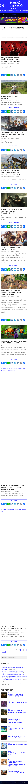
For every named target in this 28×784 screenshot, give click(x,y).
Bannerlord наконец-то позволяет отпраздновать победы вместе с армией (11, 172)
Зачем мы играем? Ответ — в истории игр (13, 683)
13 (22, 37)
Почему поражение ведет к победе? (11, 679)
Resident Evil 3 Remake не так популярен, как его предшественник (11, 211)
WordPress (24, 782)
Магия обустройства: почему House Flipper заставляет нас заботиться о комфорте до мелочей (13, 667)
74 (26, 37)
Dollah (15, 782)
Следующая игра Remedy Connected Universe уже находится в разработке (10, 59)
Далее (3, 652)
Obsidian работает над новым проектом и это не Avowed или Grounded (12, 134)
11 (17, 37)
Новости (17, 63)
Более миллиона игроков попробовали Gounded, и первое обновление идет (13, 292)
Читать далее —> (14, 71)
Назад (3, 650)
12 (19, 37)
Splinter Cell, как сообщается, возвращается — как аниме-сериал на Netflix (12, 487)
